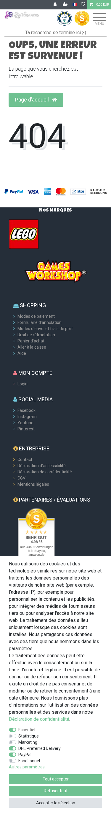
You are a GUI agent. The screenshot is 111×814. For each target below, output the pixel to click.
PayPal (24, 754)
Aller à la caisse (31, 347)
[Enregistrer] (66, 4)
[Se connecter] (56, 4)
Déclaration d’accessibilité (41, 465)
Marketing (27, 742)
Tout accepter (56, 779)
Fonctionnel (29, 760)
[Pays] (74, 4)
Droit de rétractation (36, 334)
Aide (21, 353)
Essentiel (26, 730)
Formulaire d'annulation (39, 322)
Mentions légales (33, 484)
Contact (24, 459)
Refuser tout (55, 790)
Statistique (28, 736)
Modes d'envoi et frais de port (45, 328)
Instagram (27, 416)
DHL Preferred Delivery (39, 748)
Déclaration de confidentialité (44, 472)
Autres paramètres (27, 767)
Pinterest (26, 429)
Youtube (25, 422)
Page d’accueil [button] (32, 100)
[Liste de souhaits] (83, 4)
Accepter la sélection (55, 802)
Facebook (26, 410)
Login (22, 384)
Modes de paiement (36, 316)
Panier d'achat (30, 341)
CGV (21, 478)
